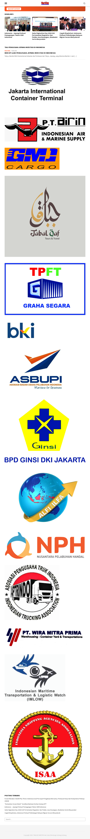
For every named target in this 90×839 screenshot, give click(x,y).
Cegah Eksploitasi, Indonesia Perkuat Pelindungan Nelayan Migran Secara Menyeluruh (71, 35)
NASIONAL (7, 51)
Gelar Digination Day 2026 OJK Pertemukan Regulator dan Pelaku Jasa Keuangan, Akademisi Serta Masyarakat (44, 36)
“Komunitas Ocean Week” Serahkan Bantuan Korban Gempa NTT (25, 804)
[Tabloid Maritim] (45, 3)
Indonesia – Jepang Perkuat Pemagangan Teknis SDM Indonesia (15, 35)
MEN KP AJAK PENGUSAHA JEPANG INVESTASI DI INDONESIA (30, 53)
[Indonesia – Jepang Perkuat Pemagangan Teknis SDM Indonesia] (17, 24)
